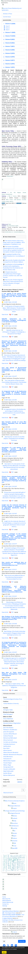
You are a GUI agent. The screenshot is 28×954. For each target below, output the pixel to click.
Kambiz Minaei (7, 773)
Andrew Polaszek (8, 736)
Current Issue (7, 17)
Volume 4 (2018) (10, 57)
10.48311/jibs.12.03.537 (10, 456)
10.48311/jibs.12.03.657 (10, 652)
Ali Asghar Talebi (8, 710)
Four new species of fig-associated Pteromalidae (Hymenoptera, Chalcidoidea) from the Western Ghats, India (14, 370)
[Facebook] (4, 946)
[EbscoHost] (14, 823)
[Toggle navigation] (13, 5)
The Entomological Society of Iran (12, 699)
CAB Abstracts (17, 199)
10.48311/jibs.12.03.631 (10, 596)
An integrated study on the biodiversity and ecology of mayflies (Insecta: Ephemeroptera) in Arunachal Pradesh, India (14, 393)
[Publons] (14, 838)
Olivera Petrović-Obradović (10, 752)
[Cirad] (14, 845)
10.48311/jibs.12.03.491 (10, 400)
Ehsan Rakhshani (8, 719)
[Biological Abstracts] (14, 806)
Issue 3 (7, 26)
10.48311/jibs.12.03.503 (10, 429)
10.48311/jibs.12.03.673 (10, 679)
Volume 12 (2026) (10, 23)
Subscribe (22, 941)
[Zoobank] (14, 818)
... (3, 850)
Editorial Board (6, 900)
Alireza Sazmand (8, 740)
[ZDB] (14, 843)
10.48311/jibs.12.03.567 (10, 513)
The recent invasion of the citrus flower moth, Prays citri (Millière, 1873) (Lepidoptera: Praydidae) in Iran (14, 242)
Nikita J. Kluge (7, 765)
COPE (24, 165)
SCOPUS (19, 203)
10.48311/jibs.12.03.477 (10, 376)
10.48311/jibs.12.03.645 (10, 623)
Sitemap (4, 906)
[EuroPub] (14, 828)
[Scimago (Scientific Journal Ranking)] (14, 810)
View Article (5, 314)
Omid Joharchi (7, 758)
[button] (17, 949)
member (22, 163)
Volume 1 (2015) (10, 67)
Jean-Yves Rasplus (8, 727)
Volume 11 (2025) (10, 32)
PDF (14, 314)
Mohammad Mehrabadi (10, 738)
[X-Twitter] (8, 946)
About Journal (6, 899)
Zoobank (4, 201)
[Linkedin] (12, 946)
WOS (3, 203)
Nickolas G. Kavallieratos (10, 729)
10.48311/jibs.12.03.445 (10, 302)
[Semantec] (14, 840)
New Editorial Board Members (10, 911)
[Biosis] (14, 803)
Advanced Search (8, 792)
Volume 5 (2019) (10, 53)
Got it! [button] (4, 952)
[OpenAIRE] (14, 848)
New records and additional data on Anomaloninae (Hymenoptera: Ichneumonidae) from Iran (14, 564)
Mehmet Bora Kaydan (9, 761)
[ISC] (14, 830)
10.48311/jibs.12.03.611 (10, 569)
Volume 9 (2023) (10, 39)
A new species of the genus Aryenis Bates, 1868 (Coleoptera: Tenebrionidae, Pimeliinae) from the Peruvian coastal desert (14, 296)
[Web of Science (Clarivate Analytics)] (14, 800)
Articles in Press (7, 14)
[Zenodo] (14, 833)
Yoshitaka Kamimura (9, 744)
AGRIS (7, 201)
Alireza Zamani (7, 750)
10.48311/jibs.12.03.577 (10, 544)
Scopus (11, 199)
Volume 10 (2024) (10, 36)
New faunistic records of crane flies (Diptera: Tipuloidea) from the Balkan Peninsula (14, 423)
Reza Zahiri (6, 748)
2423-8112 (19, 782)
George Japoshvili (8, 767)
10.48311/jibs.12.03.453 (10, 326)
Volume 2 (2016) (10, 64)
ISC (11, 192)
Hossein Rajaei (7, 763)
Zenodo (24, 192)
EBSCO (11, 201)
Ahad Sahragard (7, 714)
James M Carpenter (8, 732)
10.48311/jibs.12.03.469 (10, 351)
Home (4, 897)
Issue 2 (7, 28)
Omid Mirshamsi (8, 756)
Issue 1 (7, 29)
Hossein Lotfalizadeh (9, 769)
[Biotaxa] (14, 815)
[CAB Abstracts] (14, 825)
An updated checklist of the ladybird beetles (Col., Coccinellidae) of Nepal (14, 256)
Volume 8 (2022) (10, 43)
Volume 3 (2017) (10, 60)
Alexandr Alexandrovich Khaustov (12, 754)
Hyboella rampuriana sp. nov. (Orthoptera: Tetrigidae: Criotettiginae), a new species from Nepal (14, 320)
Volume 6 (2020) (10, 50)
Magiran (19, 192)
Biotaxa (3, 194)
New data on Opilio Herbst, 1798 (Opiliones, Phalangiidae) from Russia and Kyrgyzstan (14, 674)
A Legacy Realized (7, 918)
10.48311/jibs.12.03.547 (10, 486)
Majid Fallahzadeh (8, 771)
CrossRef (24, 199)
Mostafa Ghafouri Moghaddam (12, 723)
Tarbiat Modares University (11, 703)
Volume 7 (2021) (10, 46)
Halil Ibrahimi (7, 746)
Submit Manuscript (7, 902)
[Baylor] (14, 835)
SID (14, 192)
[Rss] (16, 946)
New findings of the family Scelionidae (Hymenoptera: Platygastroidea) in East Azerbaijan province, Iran (14, 618)
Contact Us (5, 904)
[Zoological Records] (14, 813)
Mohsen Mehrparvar (9, 775)
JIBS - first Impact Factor (9, 913)
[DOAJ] (14, 820)
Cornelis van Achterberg (10, 742)
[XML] (20, 291)
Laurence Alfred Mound (10, 734)
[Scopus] (14, 808)
